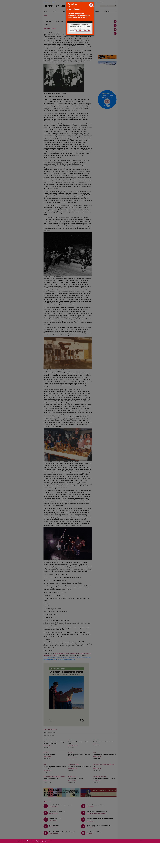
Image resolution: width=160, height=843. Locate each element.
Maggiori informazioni (42, 841)
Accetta (142, 840)
